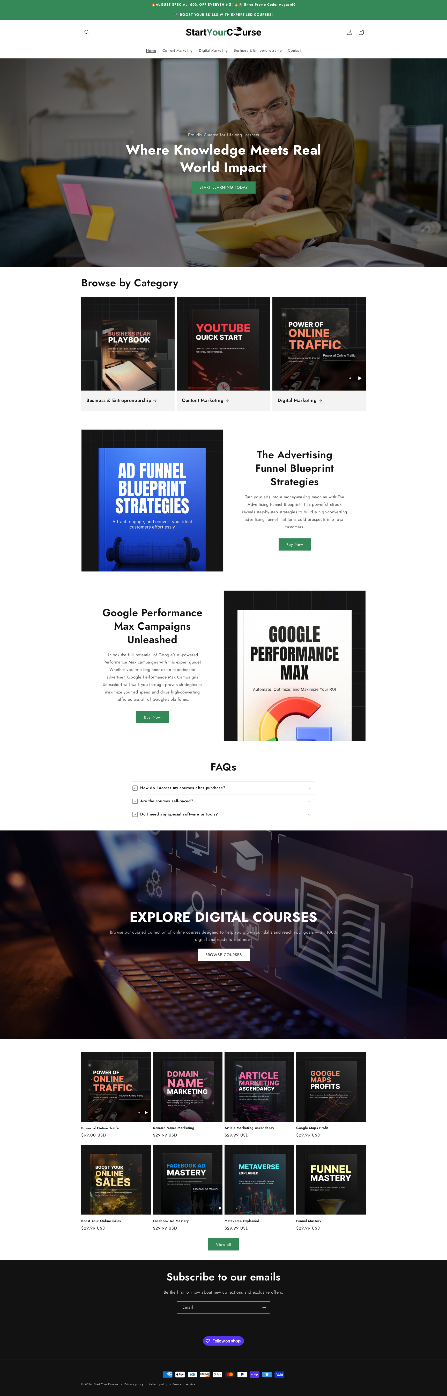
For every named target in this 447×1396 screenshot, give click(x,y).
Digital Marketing (297, 400)
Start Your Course (106, 1384)
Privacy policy (134, 1384)
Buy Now (294, 544)
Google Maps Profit (312, 1128)
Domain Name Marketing (174, 1128)
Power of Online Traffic (100, 1128)
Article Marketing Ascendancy (249, 1128)
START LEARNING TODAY (223, 187)
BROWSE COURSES (223, 954)
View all (223, 1244)
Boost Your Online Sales (101, 1221)
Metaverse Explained (242, 1221)
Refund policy (158, 1384)
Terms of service (184, 1384)
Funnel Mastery (308, 1221)
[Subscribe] (264, 1307)
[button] (87, 32)
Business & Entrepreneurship (118, 400)
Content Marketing (203, 400)
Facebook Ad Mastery (171, 1221)
